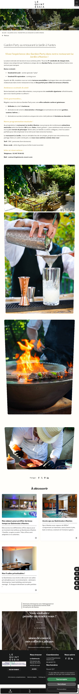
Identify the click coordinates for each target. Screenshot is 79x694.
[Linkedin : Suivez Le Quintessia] (72, 658)
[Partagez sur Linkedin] (47, 478)
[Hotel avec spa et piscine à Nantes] (39, 4)
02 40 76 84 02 (18, 153)
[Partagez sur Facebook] (38, 478)
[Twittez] (41, 478)
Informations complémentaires (16, 677)
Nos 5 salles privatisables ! (13, 573)
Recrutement (14, 669)
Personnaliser (61, 689)
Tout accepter (61, 679)
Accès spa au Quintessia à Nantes (57, 521)
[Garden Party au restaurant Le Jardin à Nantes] (39, 188)
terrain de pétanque (19, 130)
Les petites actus (12, 33)
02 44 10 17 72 (41, 628)
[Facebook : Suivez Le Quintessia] (66, 658)
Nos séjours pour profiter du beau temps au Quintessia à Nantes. (17, 522)
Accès (34, 669)
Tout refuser (62, 684)
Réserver (39, 622)
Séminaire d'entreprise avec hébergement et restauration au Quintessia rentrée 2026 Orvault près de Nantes (38, 605)
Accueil (4, 33)
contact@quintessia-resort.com (20, 157)
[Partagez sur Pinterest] (44, 478)
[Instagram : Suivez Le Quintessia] (69, 658)
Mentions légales (32, 677)
